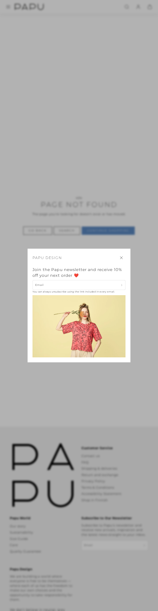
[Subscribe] (121, 285)
